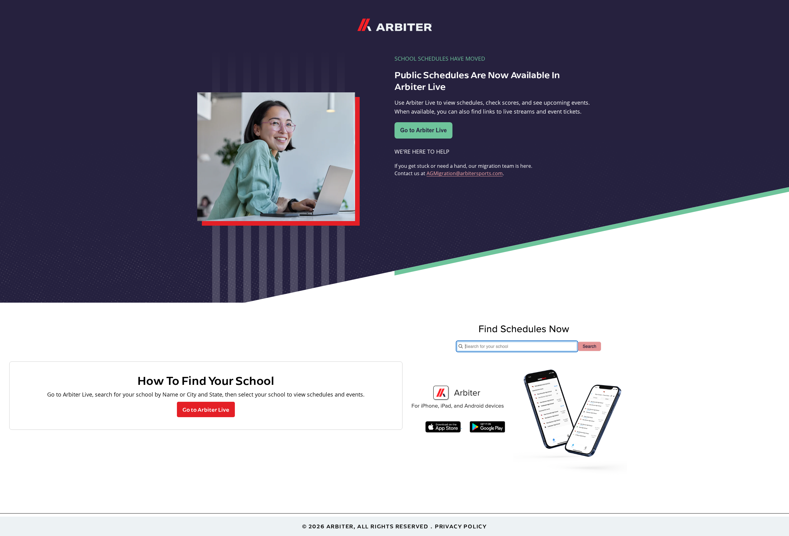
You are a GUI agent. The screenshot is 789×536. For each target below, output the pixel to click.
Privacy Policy (461, 526)
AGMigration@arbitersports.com (465, 173)
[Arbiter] (394, 24)
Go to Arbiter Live (205, 409)
